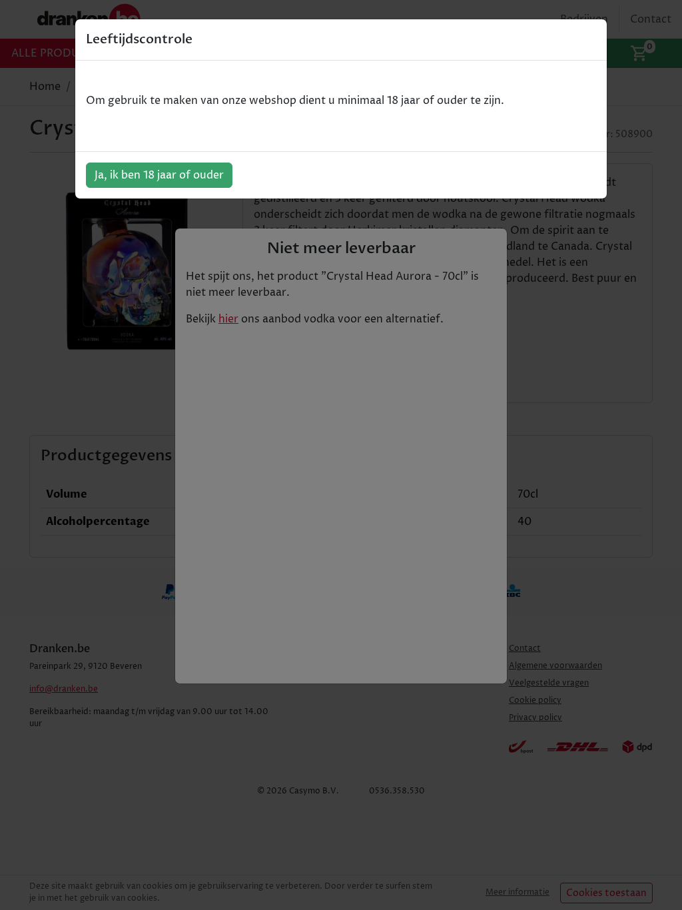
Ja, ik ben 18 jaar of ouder (159, 175)
